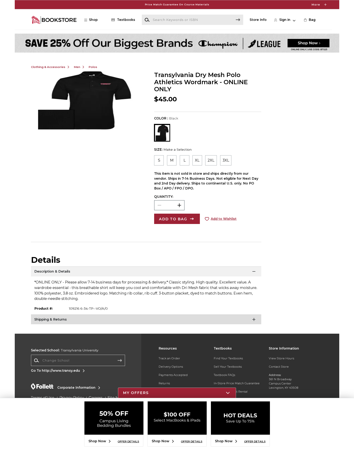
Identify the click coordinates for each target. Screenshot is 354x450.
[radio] (159, 160)
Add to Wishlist (224, 219)
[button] (177, 4)
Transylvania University (64, 350)
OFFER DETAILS (128, 441)
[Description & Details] (146, 271)
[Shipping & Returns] (146, 319)
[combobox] (78, 360)
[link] (309, 19)
